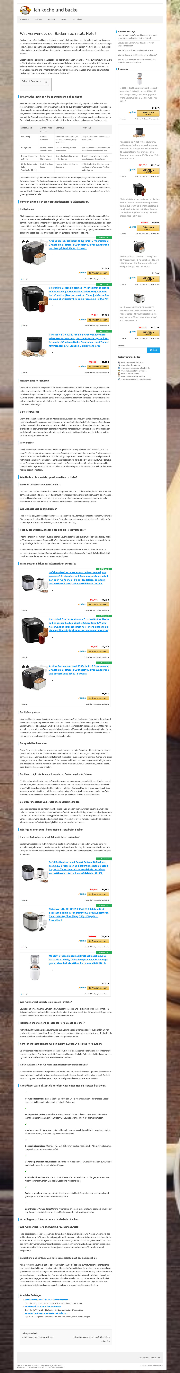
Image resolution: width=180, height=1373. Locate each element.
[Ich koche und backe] (24, 15)
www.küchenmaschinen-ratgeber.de (136, 379)
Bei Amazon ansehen (98, 273)
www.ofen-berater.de (130, 373)
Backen (51, 19)
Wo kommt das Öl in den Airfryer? (37, 1337)
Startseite (24, 19)
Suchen (121, 346)
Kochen (38, 19)
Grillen (64, 19)
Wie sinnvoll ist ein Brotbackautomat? (43, 1306)
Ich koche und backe (56, 9)
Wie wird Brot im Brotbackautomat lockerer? (46, 1313)
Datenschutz (143, 1357)
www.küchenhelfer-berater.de (134, 371)
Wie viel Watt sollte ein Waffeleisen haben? (135, 50)
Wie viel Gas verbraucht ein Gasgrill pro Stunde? (137, 55)
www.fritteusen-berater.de (132, 362)
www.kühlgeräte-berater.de (133, 376)
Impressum (155, 1357)
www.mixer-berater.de (130, 365)
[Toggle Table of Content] (45, 81)
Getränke (77, 19)
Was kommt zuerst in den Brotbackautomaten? (47, 1300)
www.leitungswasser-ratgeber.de (135, 368)
